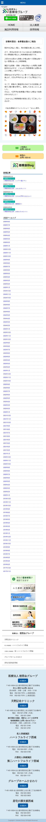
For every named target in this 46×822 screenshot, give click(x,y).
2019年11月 (7, 502)
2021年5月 (6, 440)
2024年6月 (6, 311)
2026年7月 (6, 225)
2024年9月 (6, 301)
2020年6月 (6, 478)
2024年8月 (6, 304)
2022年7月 (6, 391)
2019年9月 (6, 509)
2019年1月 (6, 533)
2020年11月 (7, 460)
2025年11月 (7, 253)
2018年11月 (7, 540)
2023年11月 (7, 336)
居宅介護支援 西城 (10, 662)
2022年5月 (6, 398)
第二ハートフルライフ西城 (18, 651)
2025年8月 (6, 263)
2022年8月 (6, 388)
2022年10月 (7, 381)
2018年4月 (6, 561)
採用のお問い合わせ (25, 156)
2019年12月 (7, 498)
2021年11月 (7, 419)
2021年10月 (7, 422)
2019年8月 (6, 512)
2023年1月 (6, 370)
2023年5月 (6, 356)
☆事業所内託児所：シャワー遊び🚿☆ (14, 181)
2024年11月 (7, 294)
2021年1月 (6, 453)
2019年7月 (6, 516)
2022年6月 (6, 395)
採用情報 (34, 29)
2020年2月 (6, 491)
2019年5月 (6, 519)
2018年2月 (6, 564)
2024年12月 (7, 291)
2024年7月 (6, 308)
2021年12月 (7, 415)
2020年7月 (6, 474)
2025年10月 (7, 256)
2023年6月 (6, 353)
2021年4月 (6, 443)
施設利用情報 (11, 29)
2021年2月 (6, 450)
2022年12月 (7, 374)
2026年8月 (6, 221)
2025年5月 (6, 273)
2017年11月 (7, 571)
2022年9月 (6, 384)
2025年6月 (6, 270)
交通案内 (23, 680)
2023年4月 (6, 360)
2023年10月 (7, 339)
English (4, 7)
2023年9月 (6, 343)
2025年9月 (6, 259)
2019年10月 (7, 505)
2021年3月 (6, 446)
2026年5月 (6, 232)
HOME (11, 24)
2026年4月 (6, 235)
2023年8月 (6, 346)
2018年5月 (6, 557)
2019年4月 (6, 523)
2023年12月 (7, 332)
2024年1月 (6, 329)
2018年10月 (7, 543)
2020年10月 (7, 464)
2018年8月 (6, 550)
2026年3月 (6, 239)
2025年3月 (6, 280)
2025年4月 (6, 277)
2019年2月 (6, 530)
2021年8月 (6, 429)
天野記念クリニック (11, 639)
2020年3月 (6, 488)
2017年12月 (7, 568)
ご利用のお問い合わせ (25, 148)
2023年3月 (6, 363)
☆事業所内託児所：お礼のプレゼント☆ (15, 211)
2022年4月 (6, 401)
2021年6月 (6, 436)
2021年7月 (6, 433)
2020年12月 (7, 457)
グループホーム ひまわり (13, 657)
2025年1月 (6, 287)
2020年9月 (6, 467)
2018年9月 (6, 547)
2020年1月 (6, 495)
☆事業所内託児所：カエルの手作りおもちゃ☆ (17, 196)
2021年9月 (6, 426)
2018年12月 (7, 537)
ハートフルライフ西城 (16, 645)
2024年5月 (6, 315)
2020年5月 (6, 481)
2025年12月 (7, 249)
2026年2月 (6, 242)
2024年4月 (6, 318)
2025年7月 (6, 266)
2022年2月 (6, 408)
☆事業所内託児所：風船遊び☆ (12, 204)
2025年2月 (6, 284)
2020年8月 (6, 471)
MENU (23, 2)
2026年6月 (6, 228)
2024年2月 (6, 325)
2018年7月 (6, 554)
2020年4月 (6, 485)
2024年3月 (6, 322)
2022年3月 (6, 405)
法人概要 (34, 24)
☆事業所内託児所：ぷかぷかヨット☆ (14, 188)
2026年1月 (6, 246)
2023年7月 (6, 350)
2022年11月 (7, 377)
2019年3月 (6, 526)
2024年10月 (7, 298)
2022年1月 (6, 412)
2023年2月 (6, 367)
